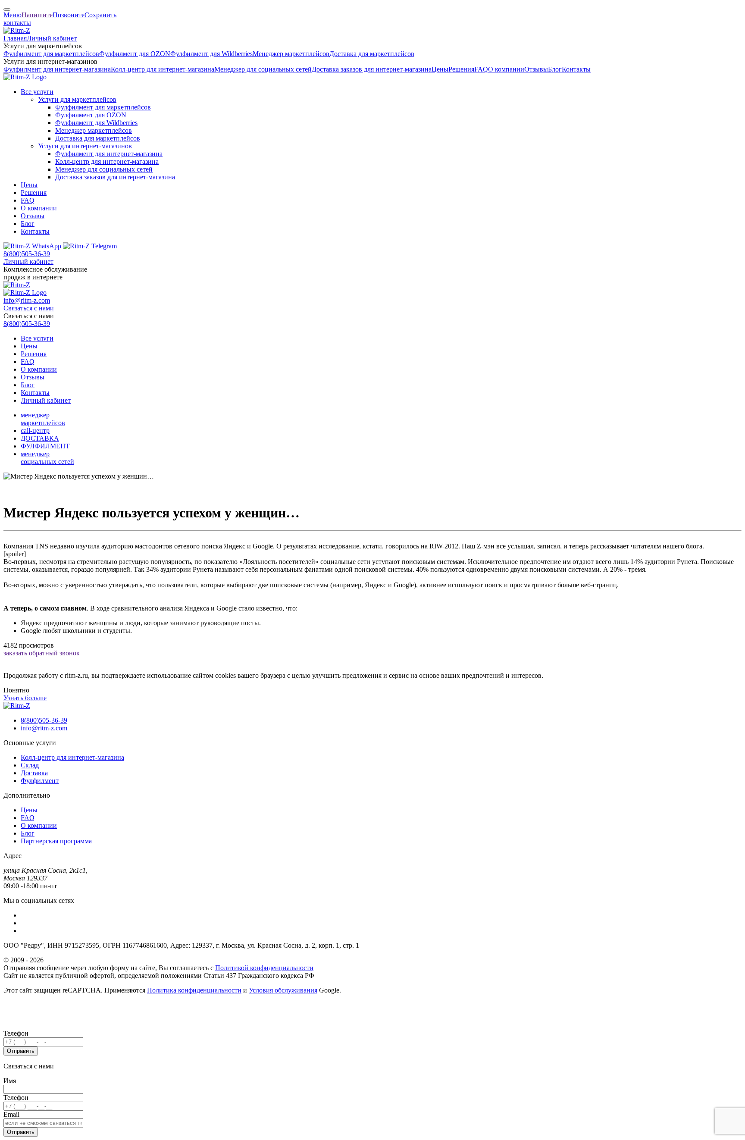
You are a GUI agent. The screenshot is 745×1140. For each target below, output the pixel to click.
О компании (506, 69)
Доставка (34, 773)
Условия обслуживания (283, 990)
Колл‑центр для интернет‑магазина (162, 69)
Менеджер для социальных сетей (263, 69)
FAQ (481, 69)
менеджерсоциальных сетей (47, 457)
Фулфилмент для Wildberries (211, 53)
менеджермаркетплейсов (43, 418)
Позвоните (69, 15)
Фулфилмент (40, 780)
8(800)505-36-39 (26, 253)
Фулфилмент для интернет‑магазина (57, 69)
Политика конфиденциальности (194, 990)
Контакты (576, 69)
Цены (440, 69)
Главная (15, 38)
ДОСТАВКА (40, 438)
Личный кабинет (52, 38)
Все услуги (37, 91)
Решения (461, 69)
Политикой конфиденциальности (264, 967)
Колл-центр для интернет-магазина (72, 757)
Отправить (20, 1051)
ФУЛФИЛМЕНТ (45, 446)
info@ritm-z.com (26, 300)
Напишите (37, 15)
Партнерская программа (56, 841)
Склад (30, 765)
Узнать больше (25, 698)
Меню (12, 15)
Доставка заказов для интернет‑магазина (372, 69)
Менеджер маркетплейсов (291, 53)
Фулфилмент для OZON (134, 53)
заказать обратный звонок (41, 653)
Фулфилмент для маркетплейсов (51, 53)
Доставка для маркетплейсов (371, 53)
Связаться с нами (28, 308)
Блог (555, 69)
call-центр (35, 430)
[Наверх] (6, 9)
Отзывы (536, 69)
